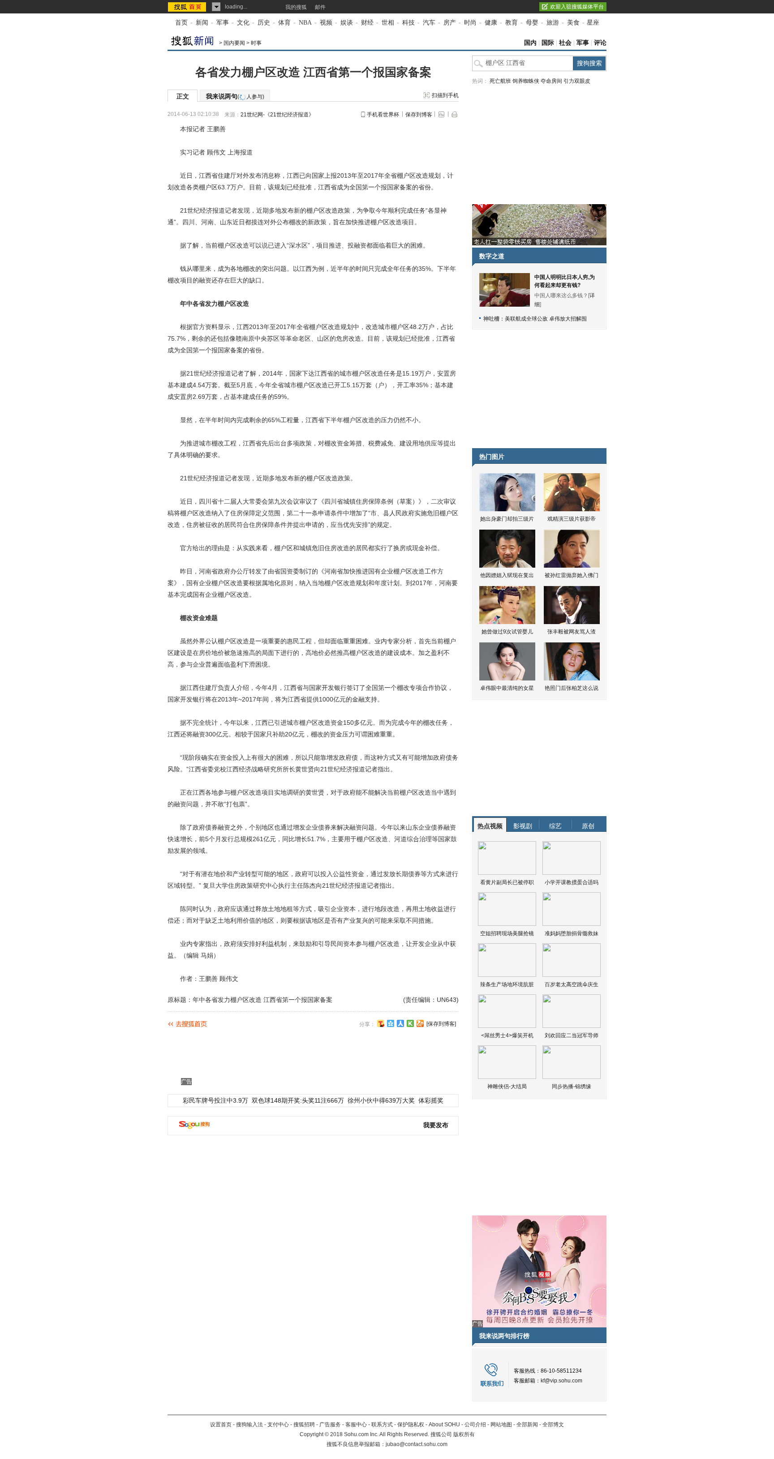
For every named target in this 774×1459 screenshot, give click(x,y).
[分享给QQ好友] (390, 1023)
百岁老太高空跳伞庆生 (571, 984)
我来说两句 (235, 96)
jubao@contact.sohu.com (416, 1444)
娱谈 (346, 22)
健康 (491, 22)
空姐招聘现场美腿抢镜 (507, 933)
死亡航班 (500, 81)
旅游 (552, 22)
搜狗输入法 (249, 1424)
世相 (388, 22)
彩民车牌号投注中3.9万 (215, 1100)
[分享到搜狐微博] (380, 1023)
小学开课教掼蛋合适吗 (571, 882)
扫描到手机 (445, 95)
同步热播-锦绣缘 (571, 1086)
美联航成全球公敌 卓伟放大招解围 (546, 319)
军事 (222, 22)
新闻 (202, 22)
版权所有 (464, 1434)
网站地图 (501, 1424)
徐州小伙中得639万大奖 (381, 1100)
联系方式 (382, 1424)
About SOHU (444, 1424)
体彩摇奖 (430, 1100)
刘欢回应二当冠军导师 (571, 1035)
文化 (243, 22)
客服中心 (356, 1424)
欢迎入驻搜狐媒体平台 (577, 7)
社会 (565, 42)
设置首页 (221, 1424)
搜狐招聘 (304, 1424)
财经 (367, 22)
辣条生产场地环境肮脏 (507, 984)
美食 (573, 22)
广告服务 (330, 1424)
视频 (326, 22)
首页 (181, 22)
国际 (548, 42)
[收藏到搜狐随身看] (410, 1023)
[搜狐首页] (188, 6)
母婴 (532, 22)
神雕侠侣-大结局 (507, 1086)
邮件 (320, 7)
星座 (593, 22)
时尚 (470, 22)
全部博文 (553, 1424)
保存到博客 (418, 114)
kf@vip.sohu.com (561, 1381)
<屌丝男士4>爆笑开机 (507, 1035)
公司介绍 (475, 1424)
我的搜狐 (296, 7)
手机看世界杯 (383, 114)
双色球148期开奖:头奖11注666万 (298, 1100)
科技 (408, 22)
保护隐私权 (410, 1424)
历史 (264, 22)
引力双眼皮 (576, 81)
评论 (600, 42)
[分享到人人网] (400, 1023)
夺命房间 (551, 81)
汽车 (429, 22)
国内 (530, 42)
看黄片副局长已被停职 (507, 882)
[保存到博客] (441, 1024)
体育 (284, 22)
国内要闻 (234, 43)
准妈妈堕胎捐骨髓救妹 (571, 933)
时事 (256, 43)
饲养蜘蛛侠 (525, 81)
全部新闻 (527, 1424)
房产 (449, 22)
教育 (511, 22)
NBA (305, 22)
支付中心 (278, 1424)
